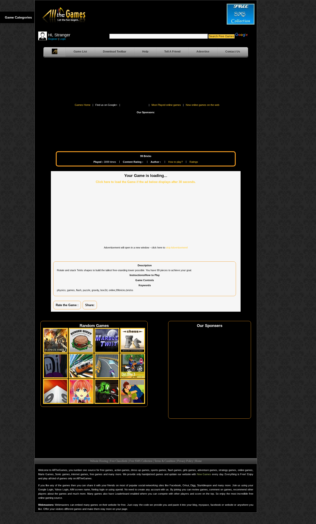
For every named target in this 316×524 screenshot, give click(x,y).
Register (53, 39)
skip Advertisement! (177, 247)
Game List (80, 51)
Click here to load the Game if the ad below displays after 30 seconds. (146, 182)
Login (63, 39)
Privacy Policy (185, 461)
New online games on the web (202, 105)
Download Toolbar (114, 51)
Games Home (82, 105)
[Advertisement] (51, 81)
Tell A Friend (172, 51)
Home (198, 461)
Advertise (202, 51)
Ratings (193, 161)
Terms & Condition (164, 461)
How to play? (175, 161)
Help (145, 51)
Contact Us (232, 51)
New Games (204, 474)
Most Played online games (166, 105)
